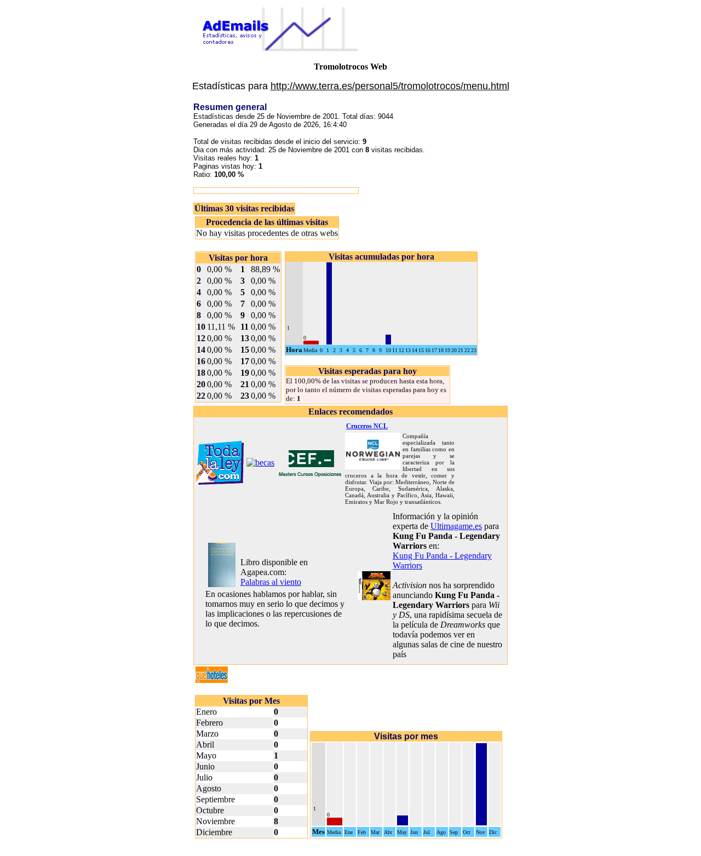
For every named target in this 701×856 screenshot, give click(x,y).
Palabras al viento (270, 582)
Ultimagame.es (456, 526)
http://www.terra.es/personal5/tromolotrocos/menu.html (390, 86)
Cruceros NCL (367, 426)
